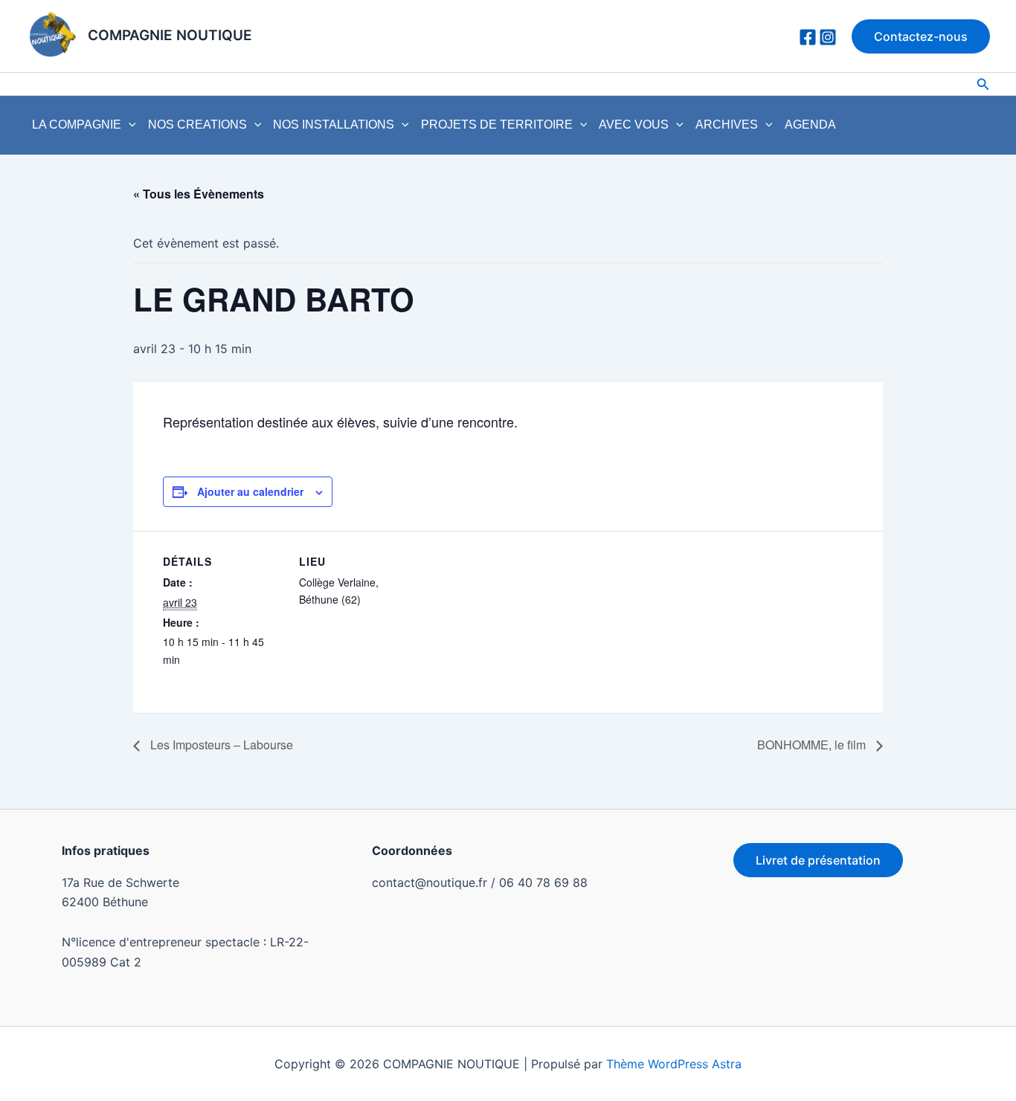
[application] (128, 125)
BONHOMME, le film (813, 744)
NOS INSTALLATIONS (333, 124)
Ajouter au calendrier (250, 491)
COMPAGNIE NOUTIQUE (170, 35)
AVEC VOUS (634, 124)
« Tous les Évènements (198, 193)
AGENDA (810, 124)
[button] (921, 36)
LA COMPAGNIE (76, 124)
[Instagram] (828, 37)
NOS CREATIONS (197, 124)
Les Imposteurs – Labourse (220, 744)
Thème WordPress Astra (674, 1063)
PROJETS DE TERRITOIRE (497, 124)
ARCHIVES (726, 124)
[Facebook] (808, 37)
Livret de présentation (818, 860)
